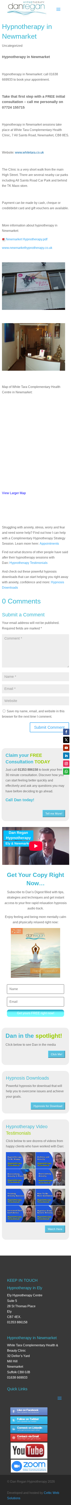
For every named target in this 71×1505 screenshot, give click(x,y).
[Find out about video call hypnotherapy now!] (29, 1464)
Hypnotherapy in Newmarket (32, 1338)
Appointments (49, 543)
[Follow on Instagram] (66, 763)
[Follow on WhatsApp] (66, 771)
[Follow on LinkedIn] (66, 755)
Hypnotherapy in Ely (24, 1288)
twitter (29, 1420)
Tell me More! (53, 813)
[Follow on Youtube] (66, 748)
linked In (29, 1429)
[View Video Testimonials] (35, 1205)
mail (29, 1438)
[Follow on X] (66, 740)
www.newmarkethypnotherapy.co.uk (27, 247)
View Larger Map (14, 493)
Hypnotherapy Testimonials (28, 562)
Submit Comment (49, 727)
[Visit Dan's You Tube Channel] (29, 1447)
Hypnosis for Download (48, 1106)
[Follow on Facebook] (66, 732)
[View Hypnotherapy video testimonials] (35, 1169)
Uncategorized (12, 45)
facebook (29, 1411)
